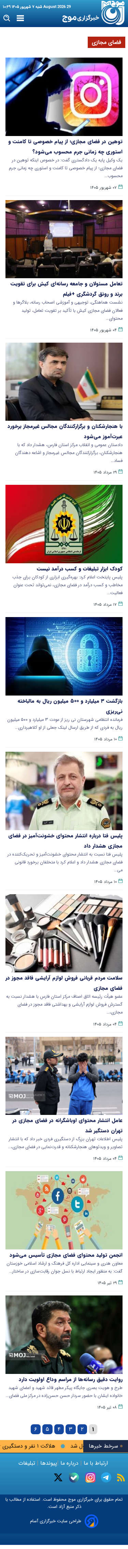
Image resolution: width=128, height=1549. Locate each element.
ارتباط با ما (96, 1463)
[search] (7, 18)
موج (71, 1499)
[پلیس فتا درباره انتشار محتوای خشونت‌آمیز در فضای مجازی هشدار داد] (64, 791)
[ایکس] (58, 1477)
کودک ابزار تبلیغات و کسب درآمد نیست (80, 569)
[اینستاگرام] (90, 1477)
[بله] (74, 1478)
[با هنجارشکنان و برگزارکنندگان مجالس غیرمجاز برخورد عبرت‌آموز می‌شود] (64, 382)
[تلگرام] (106, 1477)
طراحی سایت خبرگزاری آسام (55, 1521)
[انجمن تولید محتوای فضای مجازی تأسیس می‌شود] (64, 1210)
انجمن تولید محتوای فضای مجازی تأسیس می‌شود (66, 1255)
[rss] (121, 1477)
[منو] (20, 18)
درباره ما (69, 1463)
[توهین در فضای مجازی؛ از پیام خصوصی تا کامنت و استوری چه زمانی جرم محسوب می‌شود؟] (64, 97)
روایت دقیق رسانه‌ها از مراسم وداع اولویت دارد (71, 1379)
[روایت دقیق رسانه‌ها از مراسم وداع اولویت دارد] (64, 1334)
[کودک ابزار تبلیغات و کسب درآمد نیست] (64, 524)
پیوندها (48, 1463)
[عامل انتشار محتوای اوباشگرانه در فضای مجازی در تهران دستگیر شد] (64, 1076)
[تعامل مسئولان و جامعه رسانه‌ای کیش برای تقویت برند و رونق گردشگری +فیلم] (64, 239)
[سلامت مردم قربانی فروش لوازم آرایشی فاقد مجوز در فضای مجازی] (64, 933)
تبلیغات (27, 1463)
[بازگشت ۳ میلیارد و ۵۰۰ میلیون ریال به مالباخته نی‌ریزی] (64, 656)
